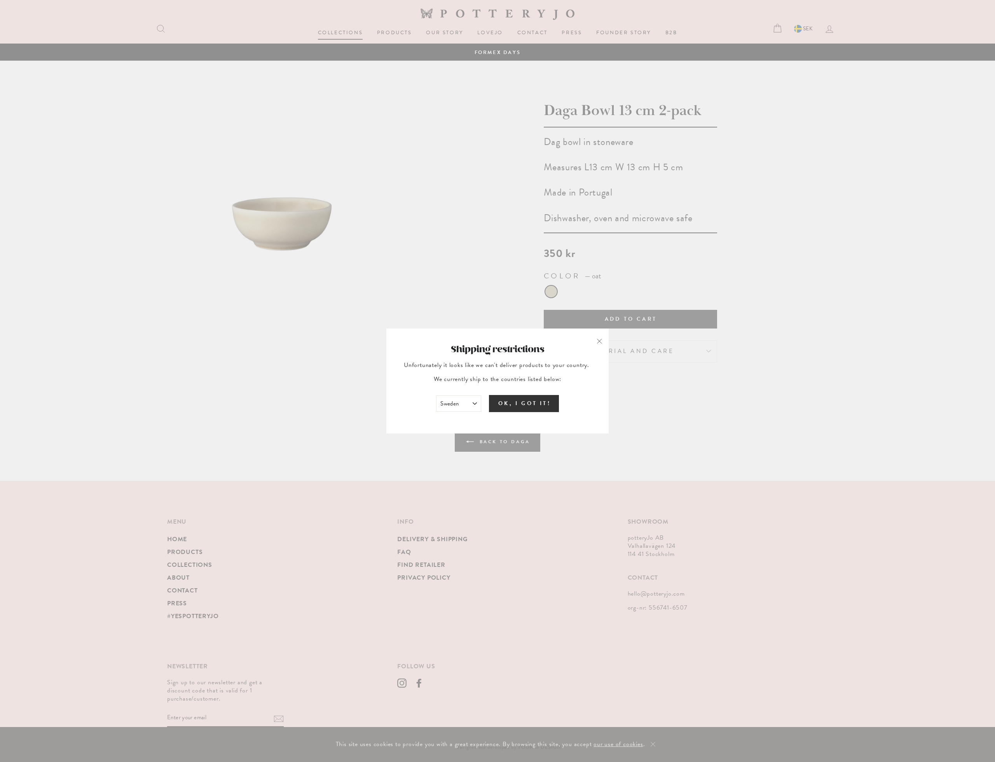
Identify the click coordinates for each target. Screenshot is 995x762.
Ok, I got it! (524, 403)
